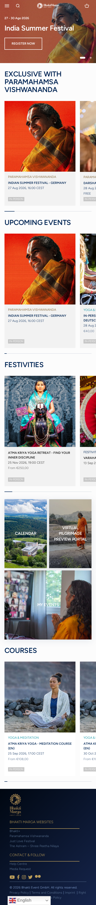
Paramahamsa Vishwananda (29, 836)
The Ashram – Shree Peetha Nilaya (34, 846)
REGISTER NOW (23, 43)
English (23, 900)
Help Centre (18, 864)
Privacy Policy (19, 893)
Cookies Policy (51, 897)
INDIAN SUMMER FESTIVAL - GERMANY (37, 183)
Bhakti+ (15, 831)
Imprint (70, 893)
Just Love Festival (22, 841)
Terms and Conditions (46, 893)
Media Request (20, 869)
